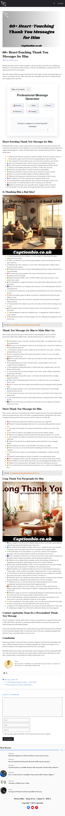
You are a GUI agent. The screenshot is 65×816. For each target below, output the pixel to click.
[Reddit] (4, 673)
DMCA (48, 798)
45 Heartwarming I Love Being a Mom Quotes (18, 685)
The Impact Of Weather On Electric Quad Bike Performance (25, 792)
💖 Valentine (32, 111)
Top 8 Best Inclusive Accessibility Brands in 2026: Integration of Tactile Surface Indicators (33, 767)
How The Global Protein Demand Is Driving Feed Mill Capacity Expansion (29, 761)
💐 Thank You (17, 111)
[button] (54, 3)
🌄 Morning (17, 105)
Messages (8, 679)
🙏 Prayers (47, 105)
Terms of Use (30, 798)
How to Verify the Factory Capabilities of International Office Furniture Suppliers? (31, 775)
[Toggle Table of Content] (27, 89)
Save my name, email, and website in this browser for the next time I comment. (27, 734)
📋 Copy (49, 129)
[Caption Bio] (3, 3)
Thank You (14, 679)
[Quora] (6, 673)
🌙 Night (32, 105)
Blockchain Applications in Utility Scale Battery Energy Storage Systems (28, 756)
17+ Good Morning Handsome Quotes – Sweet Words (21, 682)
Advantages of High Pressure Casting (18, 783)
